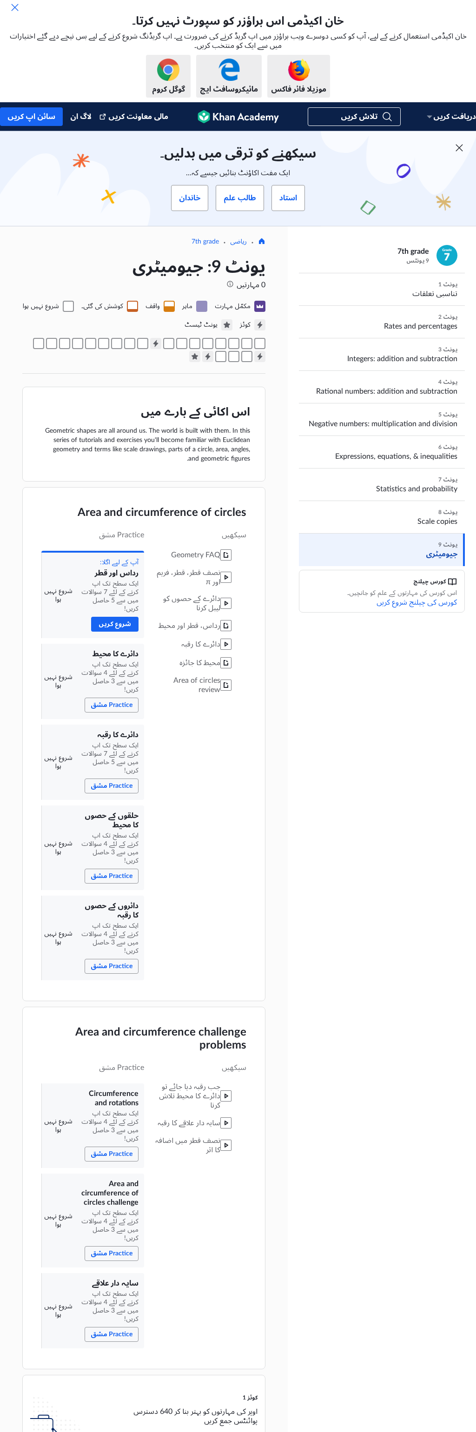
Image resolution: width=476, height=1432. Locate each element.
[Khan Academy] (238, 117)
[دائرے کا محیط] (246, 343)
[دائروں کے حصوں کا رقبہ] (207, 343)
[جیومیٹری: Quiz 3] (207, 356)
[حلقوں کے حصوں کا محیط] (220, 343)
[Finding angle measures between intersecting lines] (77, 343)
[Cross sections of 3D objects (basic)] (233, 356)
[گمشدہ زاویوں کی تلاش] (64, 343)
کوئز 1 (250, 1397)
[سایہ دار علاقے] (168, 343)
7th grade (205, 241)
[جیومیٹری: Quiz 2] (259, 356)
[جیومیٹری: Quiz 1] (155, 343)
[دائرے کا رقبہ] (233, 343)
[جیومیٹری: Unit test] (194, 356)
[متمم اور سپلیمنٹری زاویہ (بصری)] (116, 343)
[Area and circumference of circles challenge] (181, 343)
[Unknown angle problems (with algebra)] (38, 343)
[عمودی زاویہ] (90, 343)
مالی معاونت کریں (138, 116)
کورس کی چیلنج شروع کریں (417, 602)
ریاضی (238, 241)
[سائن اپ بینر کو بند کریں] (459, 148)
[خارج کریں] (14, 7)
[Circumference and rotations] (194, 343)
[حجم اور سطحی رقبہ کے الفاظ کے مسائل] (220, 356)
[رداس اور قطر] (259, 343)
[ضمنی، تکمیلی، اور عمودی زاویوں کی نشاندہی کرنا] (129, 343)
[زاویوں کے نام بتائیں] (142, 343)
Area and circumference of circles (162, 512)
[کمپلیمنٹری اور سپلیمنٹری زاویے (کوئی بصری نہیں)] (103, 343)
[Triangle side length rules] (246, 356)
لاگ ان (81, 116)
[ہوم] (261, 242)
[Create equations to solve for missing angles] (51, 343)
